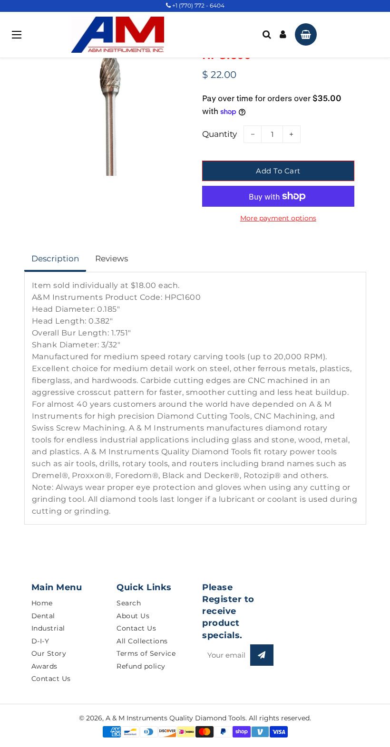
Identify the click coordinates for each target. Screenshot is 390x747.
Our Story (49, 653)
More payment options (278, 218)
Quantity (219, 134)
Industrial (48, 628)
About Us (133, 616)
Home (42, 603)
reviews (111, 258)
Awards (44, 666)
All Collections (142, 641)
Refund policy (141, 666)
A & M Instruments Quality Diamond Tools (175, 718)
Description (55, 258)
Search (129, 603)
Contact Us (51, 678)
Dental (43, 616)
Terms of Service (146, 653)
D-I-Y (40, 641)
